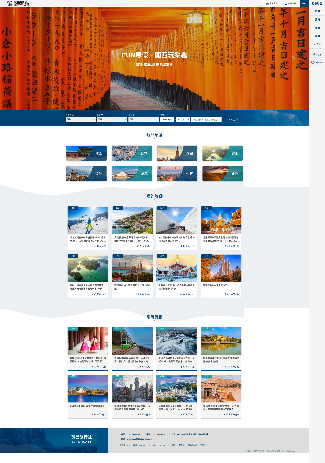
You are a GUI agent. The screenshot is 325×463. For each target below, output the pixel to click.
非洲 (317, 36)
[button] (15, 59)
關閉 (304, 3)
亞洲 (317, 11)
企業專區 (273, 3)
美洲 (317, 28)
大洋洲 (317, 44)
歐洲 (317, 19)
